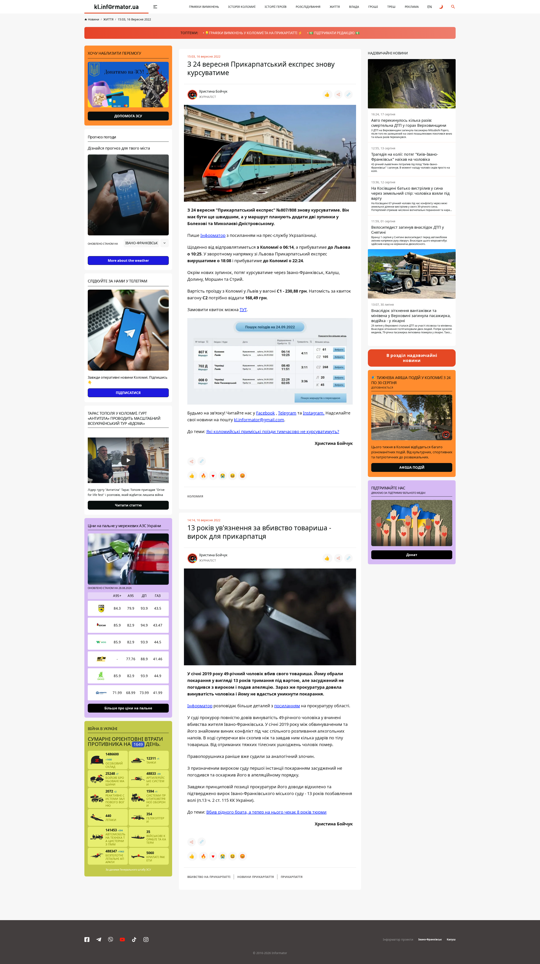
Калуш (451, 939)
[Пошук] (453, 6)
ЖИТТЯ (335, 7)
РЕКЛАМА (412, 7)
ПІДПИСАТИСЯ (128, 392)
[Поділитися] (338, 94)
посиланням (287, 706)
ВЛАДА (354, 7)
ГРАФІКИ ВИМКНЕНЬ (204, 7)
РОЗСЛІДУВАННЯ (308, 7)
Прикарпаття (291, 877)
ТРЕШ (391, 7)
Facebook (265, 413)
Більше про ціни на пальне (128, 708)
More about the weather (128, 260)
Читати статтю (128, 505)
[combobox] (146, 243)
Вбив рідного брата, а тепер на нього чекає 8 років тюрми (266, 812)
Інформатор (212, 235)
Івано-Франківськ (430, 939)
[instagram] (145, 939)
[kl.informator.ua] (116, 7)
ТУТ (243, 309)
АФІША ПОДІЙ (411, 467)
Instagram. (313, 413)
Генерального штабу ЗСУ (135, 869)
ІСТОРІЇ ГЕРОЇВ (275, 7)
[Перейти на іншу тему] (441, 6)
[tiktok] (134, 939)
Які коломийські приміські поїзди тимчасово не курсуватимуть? (272, 431)
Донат (411, 554)
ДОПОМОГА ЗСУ (128, 116)
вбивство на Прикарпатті (208, 877)
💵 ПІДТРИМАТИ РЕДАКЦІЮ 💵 (334, 33)
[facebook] (86, 939)
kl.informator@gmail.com (259, 420)
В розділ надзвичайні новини (411, 357)
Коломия (195, 496)
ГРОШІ (373, 7)
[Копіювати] (348, 94)
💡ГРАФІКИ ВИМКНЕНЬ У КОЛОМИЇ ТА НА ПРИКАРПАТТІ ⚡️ (253, 33)
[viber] (110, 939)
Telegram (287, 413)
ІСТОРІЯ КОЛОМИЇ (241, 7)
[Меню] (155, 7)
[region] (128, 255)
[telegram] (98, 939)
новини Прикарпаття (255, 877)
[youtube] (122, 939)
